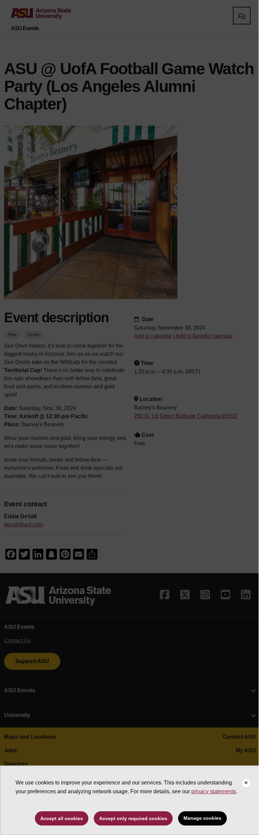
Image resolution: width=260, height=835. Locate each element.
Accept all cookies (61, 818)
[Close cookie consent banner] (246, 783)
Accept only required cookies (133, 818)
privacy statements (213, 791)
